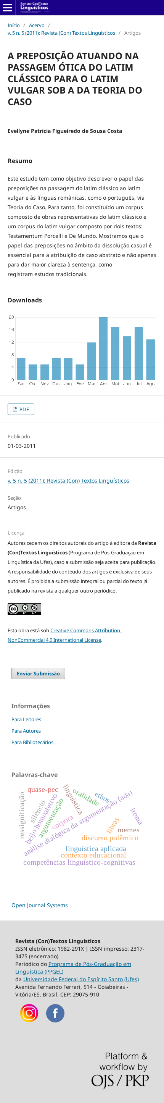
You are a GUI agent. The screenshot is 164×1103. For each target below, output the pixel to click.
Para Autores (26, 730)
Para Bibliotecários (32, 742)
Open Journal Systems (39, 905)
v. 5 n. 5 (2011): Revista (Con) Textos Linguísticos (61, 32)
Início (14, 25)
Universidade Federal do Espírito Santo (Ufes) (81, 979)
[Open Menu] (7, 7)
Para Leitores (26, 719)
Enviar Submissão (38, 673)
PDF (23, 409)
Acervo (37, 25)
